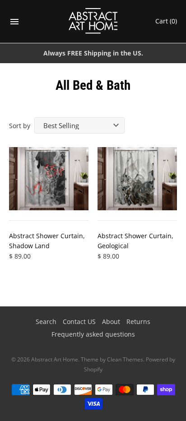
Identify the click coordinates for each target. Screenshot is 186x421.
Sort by (19, 125)
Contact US (79, 321)
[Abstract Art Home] (93, 21)
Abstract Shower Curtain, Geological (135, 240)
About (111, 321)
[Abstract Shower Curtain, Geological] (137, 179)
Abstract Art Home (54, 359)
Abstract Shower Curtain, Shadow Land (47, 240)
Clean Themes (125, 359)
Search (46, 321)
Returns (138, 321)
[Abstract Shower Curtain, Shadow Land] (48, 179)
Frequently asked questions (93, 334)
